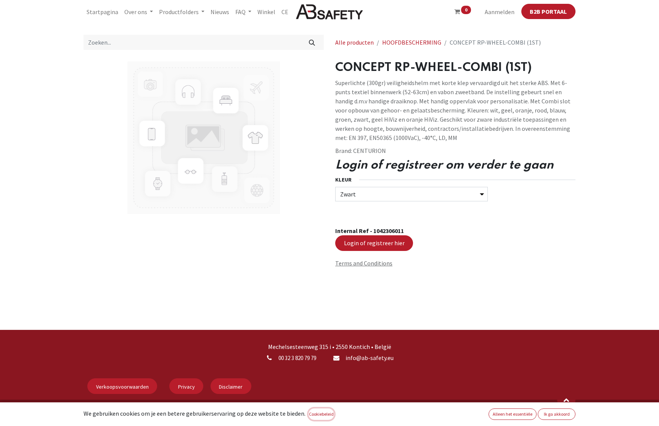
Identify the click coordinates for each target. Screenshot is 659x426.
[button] (566, 400)
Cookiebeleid (321, 414)
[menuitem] (102, 11)
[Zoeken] (312, 42)
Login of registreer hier (374, 243)
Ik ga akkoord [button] (557, 414)
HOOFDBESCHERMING (411, 42)
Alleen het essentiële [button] (512, 414)
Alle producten (354, 42)
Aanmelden (499, 12)
